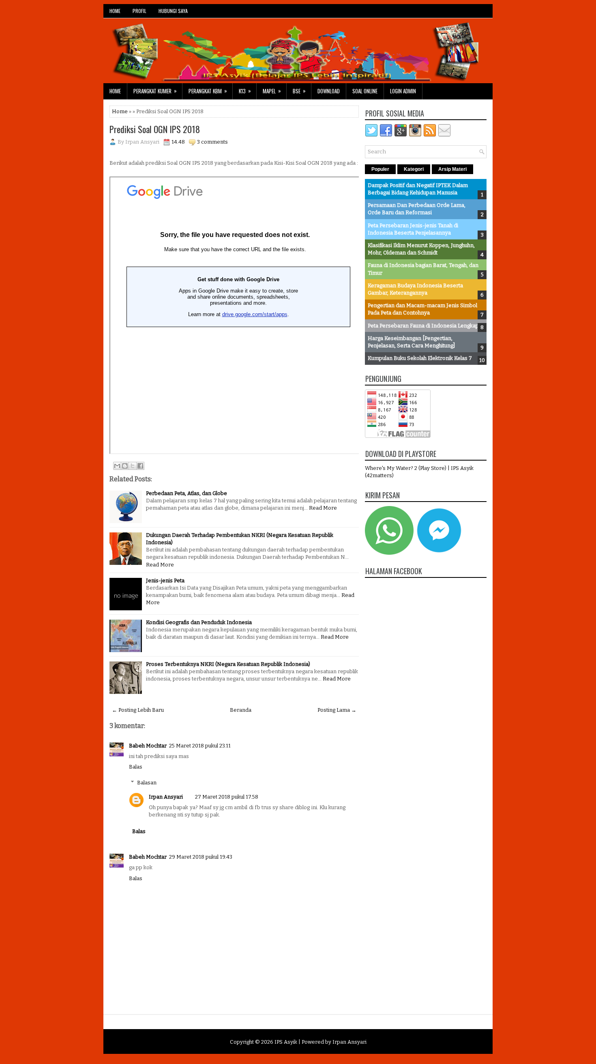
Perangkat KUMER (155, 90)
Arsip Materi (452, 169)
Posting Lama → (336, 710)
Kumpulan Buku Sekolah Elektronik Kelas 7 (420, 358)
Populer (380, 169)
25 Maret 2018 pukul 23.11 (200, 746)
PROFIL (139, 10)
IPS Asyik (285, 1042)
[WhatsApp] (389, 553)
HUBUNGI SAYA (173, 10)
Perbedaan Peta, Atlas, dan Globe (186, 493)
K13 (245, 90)
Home (115, 91)
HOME (114, 10)
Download (328, 91)
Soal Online (364, 91)
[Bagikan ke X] (133, 466)
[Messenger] (439, 553)
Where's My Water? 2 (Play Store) (406, 468)
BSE (299, 90)
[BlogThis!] (125, 466)
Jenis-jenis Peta (165, 580)
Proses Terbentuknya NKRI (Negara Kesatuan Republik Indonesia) (228, 664)
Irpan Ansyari (166, 797)
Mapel (272, 90)
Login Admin (403, 91)
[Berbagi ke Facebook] (140, 466)
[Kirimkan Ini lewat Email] (117, 466)
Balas (135, 767)
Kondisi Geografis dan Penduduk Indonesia (199, 622)
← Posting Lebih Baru (138, 710)
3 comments (212, 142)
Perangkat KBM (208, 90)
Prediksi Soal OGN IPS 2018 (154, 129)
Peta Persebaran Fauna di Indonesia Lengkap (423, 326)
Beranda (240, 710)
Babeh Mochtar (148, 746)
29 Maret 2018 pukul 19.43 (200, 857)
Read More (323, 508)
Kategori (414, 169)
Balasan (147, 783)
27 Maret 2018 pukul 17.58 (226, 797)
